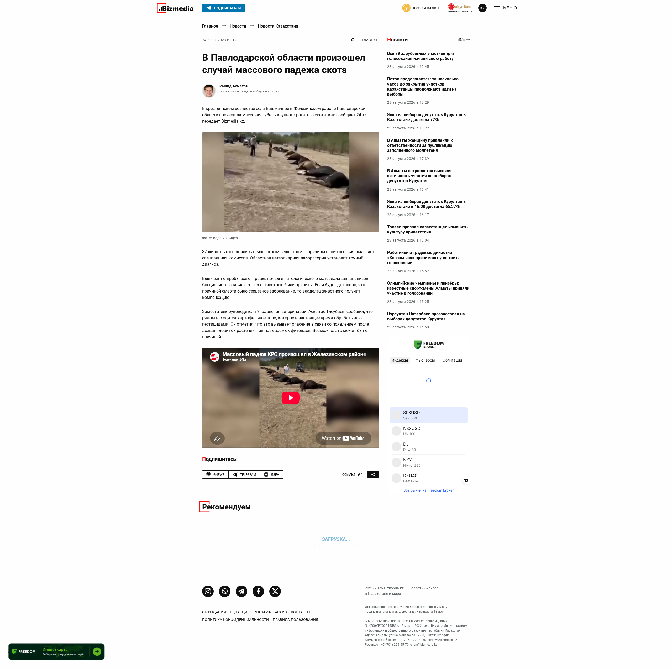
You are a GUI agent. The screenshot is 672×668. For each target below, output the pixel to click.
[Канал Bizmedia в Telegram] (241, 591)
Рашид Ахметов (233, 86)
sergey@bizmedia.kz (442, 640)
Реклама (262, 612)
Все (461, 40)
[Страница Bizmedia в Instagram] (208, 591)
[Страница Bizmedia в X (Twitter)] (275, 591)
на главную (367, 40)
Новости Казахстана (278, 26)
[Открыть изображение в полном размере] (290, 182)
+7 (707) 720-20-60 (412, 640)
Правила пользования (295, 620)
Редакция (240, 612)
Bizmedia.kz (394, 588)
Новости (238, 26)
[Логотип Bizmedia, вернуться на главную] (175, 8)
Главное (210, 26)
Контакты (300, 612)
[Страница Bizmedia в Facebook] (258, 591)
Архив (281, 612)
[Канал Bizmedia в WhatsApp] (224, 591)
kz (482, 8)
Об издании (214, 612)
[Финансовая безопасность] (460, 7)
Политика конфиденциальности (235, 620)
